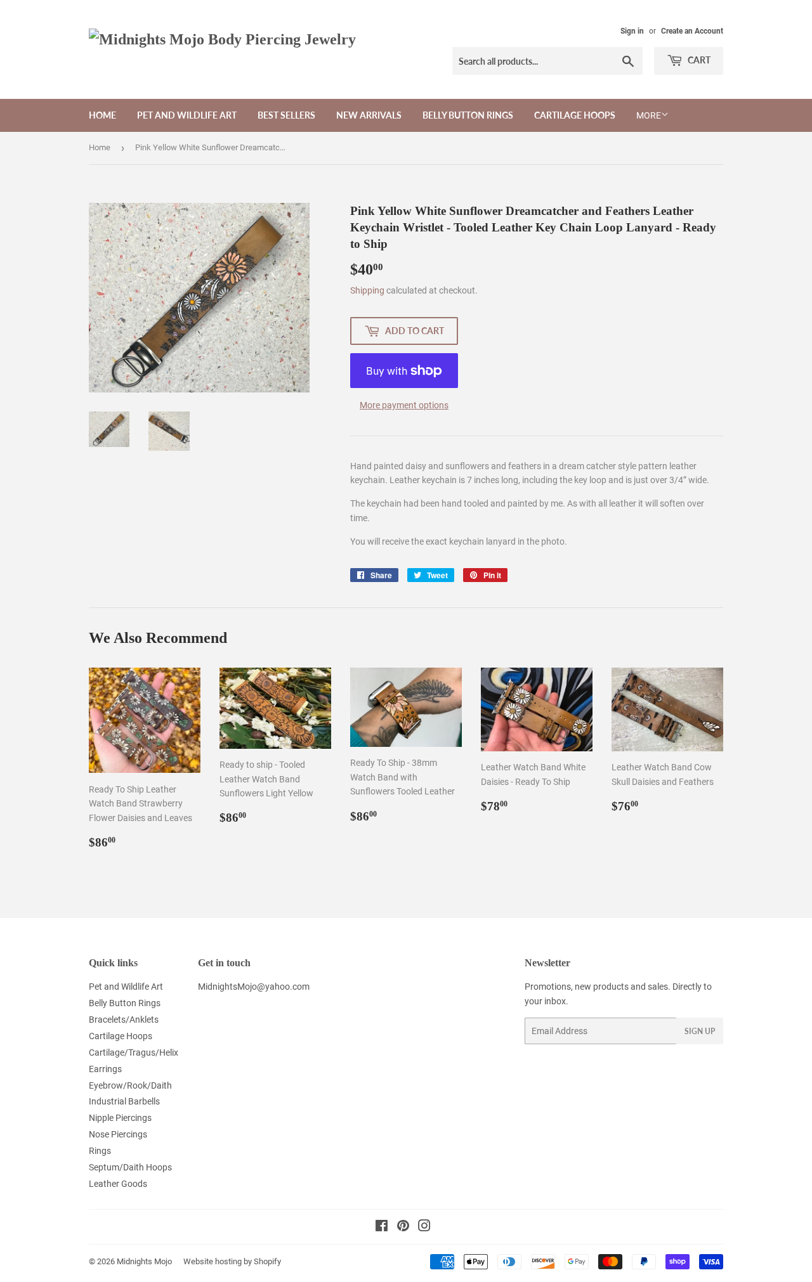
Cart (698, 60)
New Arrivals (369, 115)
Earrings (105, 1069)
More (648, 115)
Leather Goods (118, 1184)
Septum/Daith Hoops (130, 1167)
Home (102, 115)
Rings (100, 1151)
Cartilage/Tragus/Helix (133, 1052)
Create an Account (692, 31)
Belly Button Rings (467, 115)
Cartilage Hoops (574, 115)
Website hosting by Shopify (232, 1261)
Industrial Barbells (124, 1101)
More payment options (404, 405)
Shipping (367, 290)
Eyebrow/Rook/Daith (130, 1085)
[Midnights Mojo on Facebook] (381, 1227)
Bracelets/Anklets (124, 1019)
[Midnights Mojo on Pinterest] (403, 1227)
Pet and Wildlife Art (187, 115)
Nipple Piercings (120, 1118)
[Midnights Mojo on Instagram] (424, 1227)
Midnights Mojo (144, 1261)
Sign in (632, 31)
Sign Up (699, 1031)
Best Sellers (286, 115)
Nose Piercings (118, 1134)
